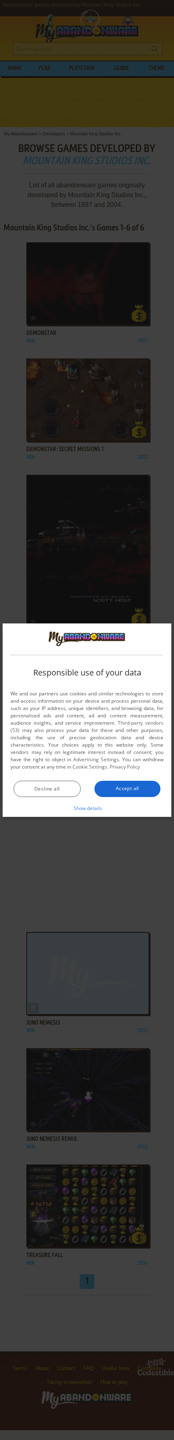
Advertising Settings (96, 759)
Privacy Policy (125, 766)
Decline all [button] (46, 788)
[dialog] (86, 720)
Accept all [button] (127, 788)
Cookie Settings (89, 766)
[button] (87, 808)
